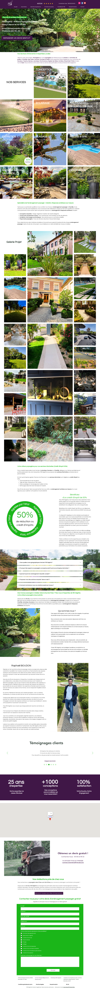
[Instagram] (79, 3)
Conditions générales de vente (25, 984)
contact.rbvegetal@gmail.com (73, 862)
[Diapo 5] (53, 764)
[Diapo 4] (51, 764)
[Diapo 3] (49, 764)
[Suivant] (92, 753)
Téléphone (24, 921)
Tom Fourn (50, 761)
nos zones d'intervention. (69, 987)
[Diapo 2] (46, 764)
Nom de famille (25, 916)
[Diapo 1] (44, 764)
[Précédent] (7, 753)
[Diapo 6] (55, 764)
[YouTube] (85, 3)
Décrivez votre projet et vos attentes (31, 955)
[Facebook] (82, 3)
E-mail (22, 906)
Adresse (23, 926)
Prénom (23, 911)
